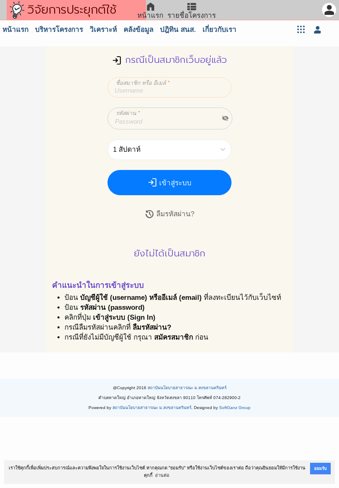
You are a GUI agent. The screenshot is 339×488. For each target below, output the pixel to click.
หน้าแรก (15, 29)
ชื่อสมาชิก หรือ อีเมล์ (143, 83)
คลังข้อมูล (138, 29)
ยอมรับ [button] (320, 468)
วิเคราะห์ (103, 29)
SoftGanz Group (235, 407)
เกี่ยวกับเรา (219, 29)
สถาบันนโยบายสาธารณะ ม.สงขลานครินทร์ (187, 387)
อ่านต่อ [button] (162, 475)
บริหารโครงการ (59, 29)
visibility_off (225, 118)
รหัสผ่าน (128, 113)
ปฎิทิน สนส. (178, 29)
